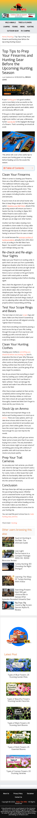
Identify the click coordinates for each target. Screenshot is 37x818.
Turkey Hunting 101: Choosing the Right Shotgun (23, 566)
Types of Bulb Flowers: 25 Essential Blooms (18, 748)
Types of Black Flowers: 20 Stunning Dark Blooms (18, 724)
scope (25, 315)
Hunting (14, 523)
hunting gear (11, 100)
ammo (4, 418)
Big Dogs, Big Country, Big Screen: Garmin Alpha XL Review (23, 606)
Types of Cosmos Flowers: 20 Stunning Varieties (18, 772)
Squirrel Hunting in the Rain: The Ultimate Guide (23, 540)
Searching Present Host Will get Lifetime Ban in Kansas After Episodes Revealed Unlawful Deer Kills (16, 596)
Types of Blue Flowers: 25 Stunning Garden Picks (18, 676)
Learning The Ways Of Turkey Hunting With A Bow (23, 579)
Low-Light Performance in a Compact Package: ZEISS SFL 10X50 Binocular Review (16, 556)
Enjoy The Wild (18, 7)
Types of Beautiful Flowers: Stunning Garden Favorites (18, 700)
